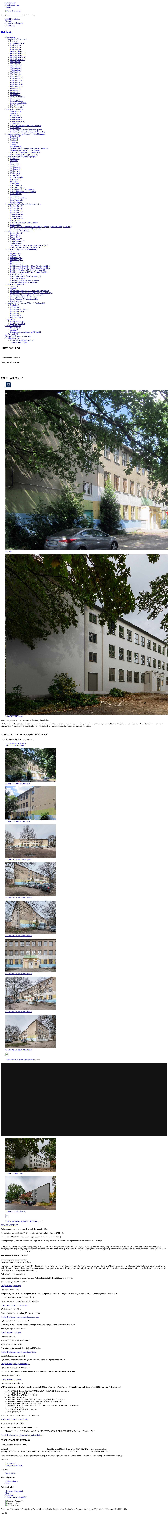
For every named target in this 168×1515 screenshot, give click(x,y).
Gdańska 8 (14, 287)
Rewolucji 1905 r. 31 (17, 60)
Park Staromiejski (16, 177)
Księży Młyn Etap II (17, 324)
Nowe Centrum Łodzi (13, 326)
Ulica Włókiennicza (17, 105)
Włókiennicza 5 (15, 68)
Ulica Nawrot (15, 221)
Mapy (7, 1483)
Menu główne (10, 3)
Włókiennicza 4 (15, 66)
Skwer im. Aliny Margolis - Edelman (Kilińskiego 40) (29, 148)
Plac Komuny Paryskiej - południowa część (25, 229)
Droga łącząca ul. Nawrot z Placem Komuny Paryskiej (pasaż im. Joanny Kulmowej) (41, 227)
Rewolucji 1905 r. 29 (17, 58)
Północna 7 (14, 161)
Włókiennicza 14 (16, 80)
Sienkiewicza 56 (16, 239)
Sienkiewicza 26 (16, 119)
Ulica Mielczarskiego (17, 278)
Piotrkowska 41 (15, 313)
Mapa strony (10, 1495)
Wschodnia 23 (15, 167)
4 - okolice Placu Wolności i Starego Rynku (21, 157)
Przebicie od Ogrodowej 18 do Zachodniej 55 (26, 295)
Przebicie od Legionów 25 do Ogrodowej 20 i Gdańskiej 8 (31, 293)
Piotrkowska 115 (16, 210)
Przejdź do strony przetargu (11, 1286)
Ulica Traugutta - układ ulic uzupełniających (26, 130)
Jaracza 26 (14, 41)
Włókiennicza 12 (16, 78)
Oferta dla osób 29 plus (18, 342)
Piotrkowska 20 (15, 307)
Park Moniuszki (15, 146)
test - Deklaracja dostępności (15, 1497)
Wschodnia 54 (15, 95)
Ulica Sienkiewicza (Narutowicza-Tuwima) (25, 126)
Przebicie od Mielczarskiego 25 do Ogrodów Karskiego (30, 268)
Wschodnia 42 (15, 173)
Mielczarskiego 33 (16, 264)
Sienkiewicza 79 (16, 243)
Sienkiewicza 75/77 (17, 241)
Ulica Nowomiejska (17, 188)
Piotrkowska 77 (15, 115)
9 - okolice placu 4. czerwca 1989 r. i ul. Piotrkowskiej (25, 303)
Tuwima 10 (14, 330)
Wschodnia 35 (15, 171)
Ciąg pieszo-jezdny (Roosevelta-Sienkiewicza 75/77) (29, 245)
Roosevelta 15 (15, 235)
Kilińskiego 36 (15, 49)
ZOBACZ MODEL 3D (9, 1225)
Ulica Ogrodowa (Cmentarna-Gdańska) (24, 280)
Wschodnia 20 (15, 165)
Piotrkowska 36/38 (17, 311)
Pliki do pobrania (11, 1481)
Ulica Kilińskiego (16, 101)
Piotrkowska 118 (16, 212)
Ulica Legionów (16, 185)
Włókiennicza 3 (15, 64)
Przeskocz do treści (12, 5)
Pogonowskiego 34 (17, 43)
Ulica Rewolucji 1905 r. (18, 103)
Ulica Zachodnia (16, 202)
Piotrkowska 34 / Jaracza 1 (19, 309)
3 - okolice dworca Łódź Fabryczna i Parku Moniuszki (25, 134)
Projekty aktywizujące (13, 338)
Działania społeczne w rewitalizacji (18, 336)
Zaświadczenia (10, 1463)
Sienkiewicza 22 (16, 117)
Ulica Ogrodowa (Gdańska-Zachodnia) (24, 299)
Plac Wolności (15, 179)
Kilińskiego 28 (15, 47)
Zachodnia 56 (15, 175)
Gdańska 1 (14, 251)
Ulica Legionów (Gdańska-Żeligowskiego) (25, 276)
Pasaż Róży (14, 181)
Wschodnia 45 (15, 89)
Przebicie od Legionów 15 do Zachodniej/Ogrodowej (29, 291)
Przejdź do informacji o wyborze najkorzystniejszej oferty (22, 1435)
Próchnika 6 (14, 305)
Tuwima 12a (10, 25)
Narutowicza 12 (16, 113)
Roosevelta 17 (15, 237)
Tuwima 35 (14, 140)
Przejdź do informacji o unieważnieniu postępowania (20, 1317)
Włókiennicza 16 (16, 84)
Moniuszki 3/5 (15, 328)
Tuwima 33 (14, 138)
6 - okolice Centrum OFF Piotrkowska (19, 231)
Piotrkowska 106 (16, 208)
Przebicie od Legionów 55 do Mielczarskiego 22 (27, 270)
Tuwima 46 (14, 142)
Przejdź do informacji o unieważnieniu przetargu (18, 1352)
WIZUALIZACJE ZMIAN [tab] (15, 745)
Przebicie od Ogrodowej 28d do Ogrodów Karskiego (29, 272)
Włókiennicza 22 (16, 86)
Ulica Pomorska (16, 194)
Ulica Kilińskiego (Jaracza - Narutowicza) (25, 152)
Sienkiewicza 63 (16, 216)
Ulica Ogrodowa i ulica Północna (22, 190)
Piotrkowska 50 (15, 315)
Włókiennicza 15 (16, 82)
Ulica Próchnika (16, 196)
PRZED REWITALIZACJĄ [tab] (16, 743)
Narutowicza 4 (15, 111)
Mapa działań (10, 37)
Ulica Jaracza (15, 99)
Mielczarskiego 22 (16, 262)
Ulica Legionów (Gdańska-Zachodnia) (24, 297)
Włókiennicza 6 (15, 70)
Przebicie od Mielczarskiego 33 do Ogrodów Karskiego (30, 266)
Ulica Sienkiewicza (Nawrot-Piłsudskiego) (25, 247)
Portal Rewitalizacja (12, 19)
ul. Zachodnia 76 (11, 334)
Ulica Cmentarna (16, 274)
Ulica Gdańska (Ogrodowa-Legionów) (24, 282)
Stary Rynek (14, 183)
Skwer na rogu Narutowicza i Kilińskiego (25, 150)
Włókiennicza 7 (15, 72)
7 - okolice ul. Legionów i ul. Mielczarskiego (21, 249)
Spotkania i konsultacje (13, 1466)
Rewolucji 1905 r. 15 (17, 53)
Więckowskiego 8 (16, 317)
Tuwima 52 (14, 144)
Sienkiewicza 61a (16, 214)
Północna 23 (14, 163)
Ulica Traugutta (15, 128)
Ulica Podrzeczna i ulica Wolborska (23, 192)
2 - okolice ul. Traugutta (14, 23)
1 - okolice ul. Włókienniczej (15, 39)
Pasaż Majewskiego (17, 97)
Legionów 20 (15, 289)
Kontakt (8, 1493)
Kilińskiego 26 (15, 45)
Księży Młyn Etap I (17, 322)
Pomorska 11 (14, 159)
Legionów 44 (15, 256)
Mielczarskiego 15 (16, 260)
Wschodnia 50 (15, 91)
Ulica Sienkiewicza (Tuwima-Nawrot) (24, 223)
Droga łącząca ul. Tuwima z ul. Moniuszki (25, 332)
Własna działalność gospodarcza (21, 340)
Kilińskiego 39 (15, 136)
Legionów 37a (15, 254)
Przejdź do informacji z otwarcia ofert (14, 1305)
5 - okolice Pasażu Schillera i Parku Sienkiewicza (23, 204)
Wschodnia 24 (15, 169)
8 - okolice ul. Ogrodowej (14, 284)
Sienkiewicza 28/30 (17, 122)
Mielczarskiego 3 (16, 258)
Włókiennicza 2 (15, 62)
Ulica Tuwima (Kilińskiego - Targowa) (24, 155)
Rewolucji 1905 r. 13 (17, 51)
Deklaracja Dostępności (14, 1491)
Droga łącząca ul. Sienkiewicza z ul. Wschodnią (27, 132)
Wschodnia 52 (15, 93)
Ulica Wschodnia (16, 107)
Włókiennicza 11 (16, 76)
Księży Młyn (10, 320)
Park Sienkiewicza (16, 218)
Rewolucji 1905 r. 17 (17, 55)
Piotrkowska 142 (16, 233)
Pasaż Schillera (15, 225)
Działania (8, 21)
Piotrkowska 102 (16, 206)
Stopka (8, 7)
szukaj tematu (27, 15)
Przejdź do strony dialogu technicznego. (15, 1364)
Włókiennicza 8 (15, 74)
